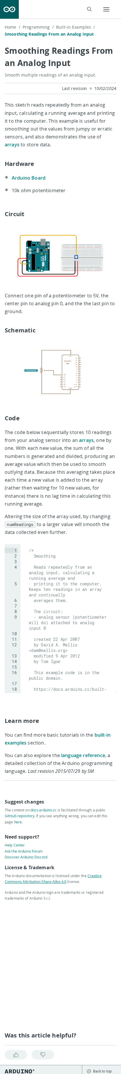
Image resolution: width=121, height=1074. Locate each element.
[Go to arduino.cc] (9, 9)
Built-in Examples (75, 27)
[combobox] (59, 9)
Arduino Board (29, 178)
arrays (12, 144)
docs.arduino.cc (44, 810)
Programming (38, 27)
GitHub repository (19, 815)
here (18, 822)
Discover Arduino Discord (26, 857)
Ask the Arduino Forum (24, 851)
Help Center (15, 845)
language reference (83, 755)
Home (12, 27)
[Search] (89, 9)
